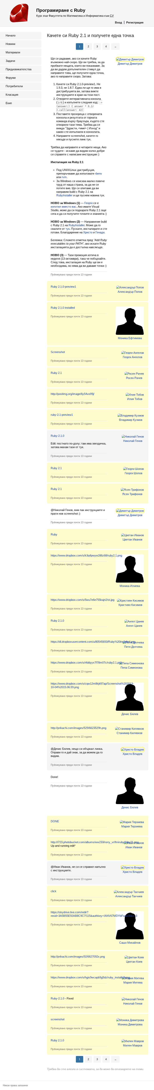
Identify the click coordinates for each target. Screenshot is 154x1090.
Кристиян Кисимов (130, 604)
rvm (64, 177)
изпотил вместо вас (63, 206)
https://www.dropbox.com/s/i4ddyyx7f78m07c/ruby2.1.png (86, 662)
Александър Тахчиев (128, 896)
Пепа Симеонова (131, 667)
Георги (88, 203)
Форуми (11, 77)
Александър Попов (130, 291)
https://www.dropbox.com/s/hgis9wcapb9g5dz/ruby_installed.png (90, 977)
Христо (87, 232)
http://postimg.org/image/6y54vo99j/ (72, 393)
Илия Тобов (134, 399)
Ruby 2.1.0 (57, 620)
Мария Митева (132, 982)
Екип (9, 103)
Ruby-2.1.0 (57, 435)
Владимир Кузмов (130, 419)
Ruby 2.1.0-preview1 (63, 286)
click (53, 891)
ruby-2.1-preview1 (62, 414)
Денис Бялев (130, 714)
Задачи (10, 60)
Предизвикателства (18, 69)
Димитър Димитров (130, 63)
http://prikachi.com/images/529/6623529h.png (78, 727)
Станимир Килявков (129, 733)
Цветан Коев (134, 961)
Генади (99, 232)
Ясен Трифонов (132, 494)
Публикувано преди (71, 274)
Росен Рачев (134, 377)
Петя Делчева (133, 646)
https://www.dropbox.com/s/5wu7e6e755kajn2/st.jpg (82, 599)
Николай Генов (132, 440)
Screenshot (58, 352)
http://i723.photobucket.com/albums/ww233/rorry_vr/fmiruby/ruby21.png (95, 842)
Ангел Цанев (134, 625)
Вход (118, 22)
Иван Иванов (133, 847)
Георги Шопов (133, 473)
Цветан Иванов (132, 539)
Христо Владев (132, 753)
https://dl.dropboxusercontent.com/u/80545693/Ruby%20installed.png (93, 641)
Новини (10, 43)
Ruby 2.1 (56, 372)
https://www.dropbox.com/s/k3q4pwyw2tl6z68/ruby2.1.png (86, 555)
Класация (12, 94)
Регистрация (134, 22)
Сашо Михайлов (129, 942)
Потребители (14, 86)
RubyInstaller (64, 195)
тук (68, 228)
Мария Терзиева (131, 826)
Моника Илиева (130, 585)
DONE (55, 821)
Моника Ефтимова (130, 338)
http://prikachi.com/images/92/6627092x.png (78, 956)
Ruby (54, 534)
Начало (10, 35)
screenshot (57, 1019)
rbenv (98, 173)
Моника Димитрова (130, 1024)
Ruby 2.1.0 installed (63, 307)
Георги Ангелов (132, 357)
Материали (13, 52)
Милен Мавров (132, 1045)
